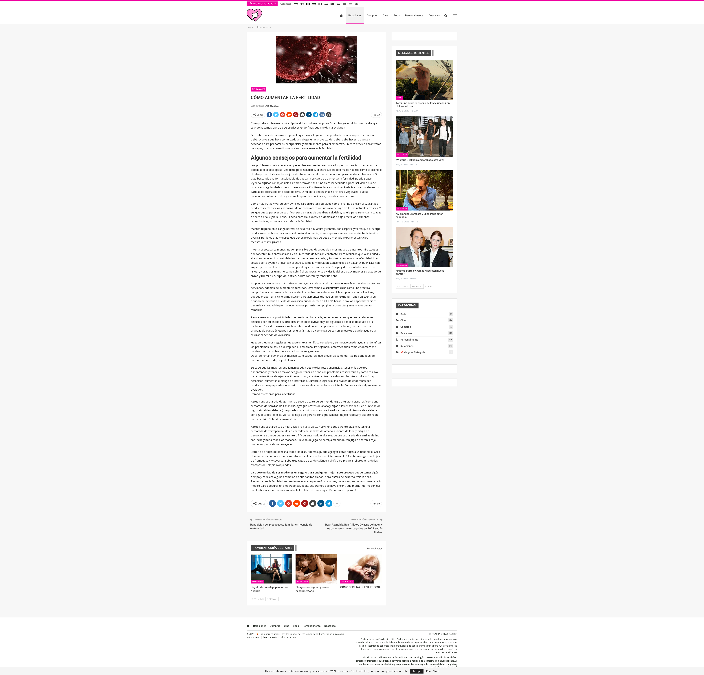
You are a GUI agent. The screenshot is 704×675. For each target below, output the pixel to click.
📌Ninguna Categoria (413, 352)
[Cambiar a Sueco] (344, 3)
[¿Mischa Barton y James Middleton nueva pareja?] (424, 247)
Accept (417, 671)
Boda (397, 15)
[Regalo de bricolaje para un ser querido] (271, 568)
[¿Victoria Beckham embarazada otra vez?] (424, 136)
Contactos (286, 3)
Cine (385, 15)
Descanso (434, 15)
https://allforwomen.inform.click (407, 639)
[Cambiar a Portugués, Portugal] (332, 3)
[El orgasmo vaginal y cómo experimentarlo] (316, 568)
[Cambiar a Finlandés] (302, 3)
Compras (372, 15)
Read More (432, 671)
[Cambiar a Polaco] (326, 3)
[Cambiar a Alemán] (314, 3)
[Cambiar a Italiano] (320, 3)
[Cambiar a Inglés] (356, 3)
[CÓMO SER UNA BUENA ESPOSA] (361, 568)
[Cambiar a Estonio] (296, 3)
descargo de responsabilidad (430, 664)
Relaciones (354, 15)
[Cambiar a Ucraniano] (350, 3)
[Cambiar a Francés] (308, 3)
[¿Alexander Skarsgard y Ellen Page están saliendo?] (424, 190)
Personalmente (414, 15)
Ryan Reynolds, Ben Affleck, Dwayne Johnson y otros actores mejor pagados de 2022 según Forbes (353, 528)
